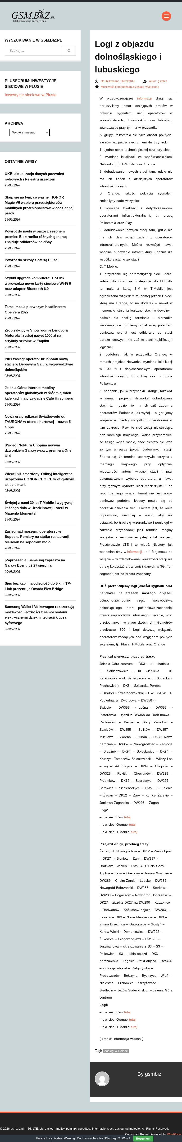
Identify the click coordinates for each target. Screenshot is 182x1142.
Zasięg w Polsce (116, 1051)
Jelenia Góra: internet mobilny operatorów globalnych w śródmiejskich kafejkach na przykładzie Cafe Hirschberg (39, 393)
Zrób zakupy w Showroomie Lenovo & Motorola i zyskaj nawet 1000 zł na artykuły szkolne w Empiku (36, 335)
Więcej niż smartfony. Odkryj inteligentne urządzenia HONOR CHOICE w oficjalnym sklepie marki (39, 479)
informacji (144, 98)
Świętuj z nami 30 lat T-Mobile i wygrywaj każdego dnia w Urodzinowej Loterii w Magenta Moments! (39, 508)
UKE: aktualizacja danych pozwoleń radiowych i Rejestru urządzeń (34, 176)
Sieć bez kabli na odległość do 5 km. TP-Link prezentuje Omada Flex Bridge (38, 586)
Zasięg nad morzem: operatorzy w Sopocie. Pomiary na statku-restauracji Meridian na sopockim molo (37, 536)
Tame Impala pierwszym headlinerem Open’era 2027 (35, 309)
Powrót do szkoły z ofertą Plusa (31, 260)
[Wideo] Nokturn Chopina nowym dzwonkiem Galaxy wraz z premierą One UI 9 (38, 450)
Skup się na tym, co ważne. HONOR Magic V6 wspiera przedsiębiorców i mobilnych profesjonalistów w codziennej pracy (39, 205)
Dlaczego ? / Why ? (117, 1138)
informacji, (135, 552)
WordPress (174, 1134)
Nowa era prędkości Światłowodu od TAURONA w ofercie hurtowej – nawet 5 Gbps (38, 421)
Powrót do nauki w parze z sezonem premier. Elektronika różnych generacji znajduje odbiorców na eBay (36, 236)
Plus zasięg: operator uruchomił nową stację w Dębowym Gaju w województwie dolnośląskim (39, 364)
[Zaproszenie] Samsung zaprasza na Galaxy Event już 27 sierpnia (35, 563)
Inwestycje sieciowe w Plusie (30, 95)
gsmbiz (162, 81)
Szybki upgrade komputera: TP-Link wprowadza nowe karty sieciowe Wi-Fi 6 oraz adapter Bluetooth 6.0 (38, 283)
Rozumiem (143, 1138)
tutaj (127, 817)
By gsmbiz (149, 1074)
